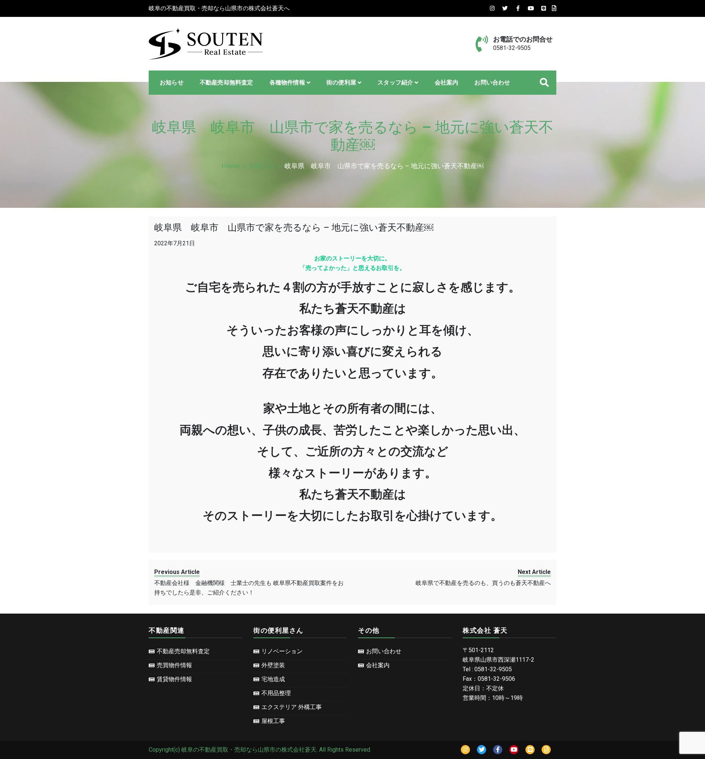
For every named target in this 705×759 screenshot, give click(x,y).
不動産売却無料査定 (226, 82)
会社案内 (447, 82)
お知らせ (172, 82)
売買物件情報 (174, 665)
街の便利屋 (341, 82)
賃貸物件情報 (174, 679)
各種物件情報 (287, 82)
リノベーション (282, 651)
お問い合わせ (492, 82)
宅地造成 (273, 679)
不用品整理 (276, 693)
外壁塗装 (273, 665)
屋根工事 (273, 721)
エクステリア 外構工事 (291, 707)
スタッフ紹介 (395, 82)
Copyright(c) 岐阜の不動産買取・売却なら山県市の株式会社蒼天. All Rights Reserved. (260, 749)
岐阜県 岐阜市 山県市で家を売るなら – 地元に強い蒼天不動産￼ (293, 227)
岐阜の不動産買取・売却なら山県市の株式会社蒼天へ (219, 8)
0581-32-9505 (512, 47)
